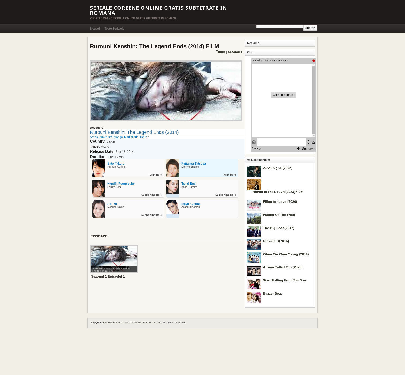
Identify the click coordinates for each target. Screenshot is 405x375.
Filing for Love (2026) (280, 201)
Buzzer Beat (272, 293)
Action (94, 137)
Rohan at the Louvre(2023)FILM (278, 192)
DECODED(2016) (276, 241)
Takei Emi (188, 183)
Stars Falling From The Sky (284, 280)
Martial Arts (131, 137)
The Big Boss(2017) (278, 228)
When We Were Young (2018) (286, 254)
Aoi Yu (112, 204)
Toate (220, 52)
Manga (118, 137)
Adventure (105, 137)
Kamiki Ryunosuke (121, 183)
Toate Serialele (114, 28)
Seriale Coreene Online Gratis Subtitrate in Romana (158, 10)
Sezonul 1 (235, 52)
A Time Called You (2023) (283, 267)
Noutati (95, 28)
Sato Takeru (115, 163)
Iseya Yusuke (190, 204)
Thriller (144, 137)
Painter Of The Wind (279, 215)
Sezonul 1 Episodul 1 (108, 276)
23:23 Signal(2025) (277, 168)
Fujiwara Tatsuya (193, 163)
